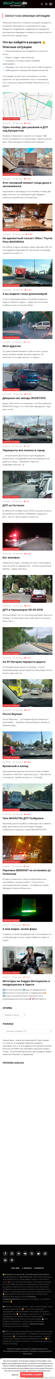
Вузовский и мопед (15, 766)
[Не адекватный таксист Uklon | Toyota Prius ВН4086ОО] (27, 217)
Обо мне (15, 1268)
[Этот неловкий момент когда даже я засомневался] (27, 162)
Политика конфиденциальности (34, 1349)
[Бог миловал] (27, 537)
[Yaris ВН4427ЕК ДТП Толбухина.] (27, 797)
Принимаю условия (31, 1375)
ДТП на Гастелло (13, 505)
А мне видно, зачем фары (20, 928)
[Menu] (50, 4)
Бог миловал (11, 557)
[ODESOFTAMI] (15, 4)
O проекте (27, 1268)
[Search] (46, 4)
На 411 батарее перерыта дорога (24, 661)
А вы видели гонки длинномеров (25, 293)
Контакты (39, 1268)
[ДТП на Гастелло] (27, 484)
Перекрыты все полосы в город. (24, 450)
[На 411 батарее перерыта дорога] (27, 641)
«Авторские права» (36, 1324)
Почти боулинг (12, 714)
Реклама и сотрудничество (40, 1351)
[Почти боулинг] (27, 693)
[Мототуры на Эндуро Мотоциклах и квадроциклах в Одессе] (27, 960)
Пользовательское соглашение (16, 1351)
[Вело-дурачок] (27, 325)
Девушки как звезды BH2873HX (24, 398)
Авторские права (13, 1349)
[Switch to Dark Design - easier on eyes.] (42, 4)
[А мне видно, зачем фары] (27, 908)
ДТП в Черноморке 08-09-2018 (23, 609)
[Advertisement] (27, 1095)
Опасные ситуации (11, 119)
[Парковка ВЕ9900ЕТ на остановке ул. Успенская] (27, 849)
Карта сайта (27, 1354)
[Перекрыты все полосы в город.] (27, 429)
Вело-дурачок (12, 346)
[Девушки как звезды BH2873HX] (27, 377)
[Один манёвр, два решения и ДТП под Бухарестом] (27, 106)
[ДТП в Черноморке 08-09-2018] (27, 589)
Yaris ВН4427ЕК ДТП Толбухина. (23, 818)
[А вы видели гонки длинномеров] (27, 273)
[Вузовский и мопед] (27, 745)
